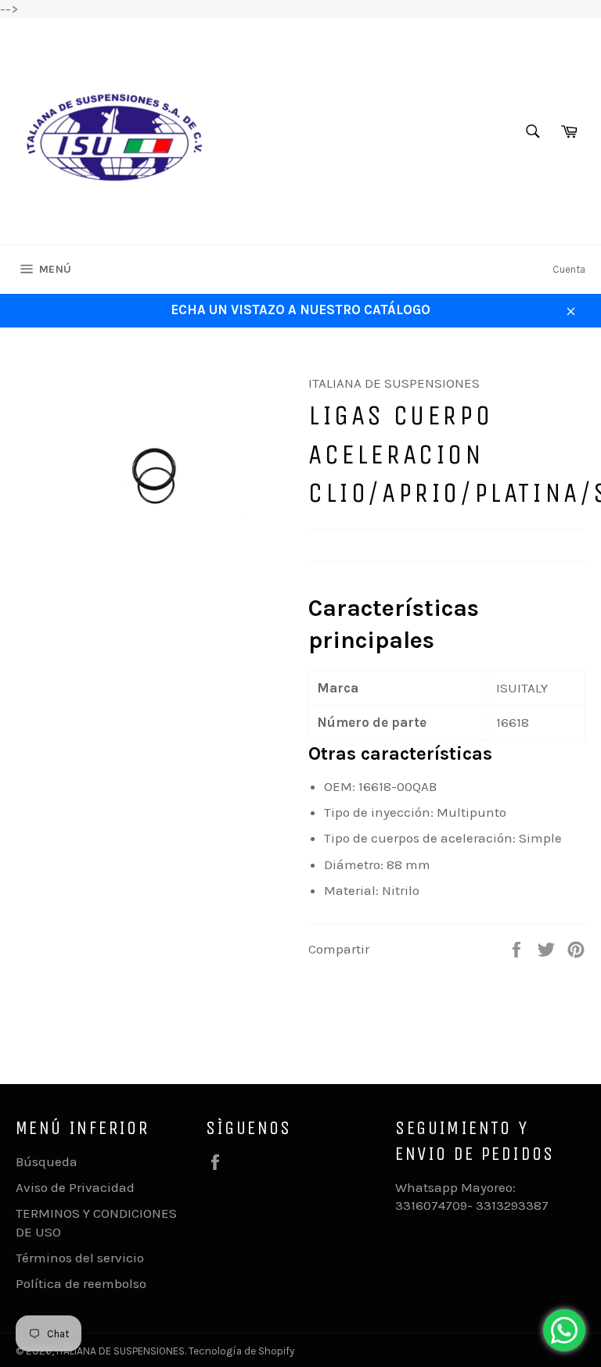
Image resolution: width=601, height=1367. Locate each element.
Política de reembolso (81, 1283)
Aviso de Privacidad (75, 1187)
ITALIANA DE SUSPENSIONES (120, 1351)
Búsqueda (46, 1161)
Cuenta (568, 269)
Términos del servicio (80, 1257)
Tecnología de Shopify (241, 1351)
